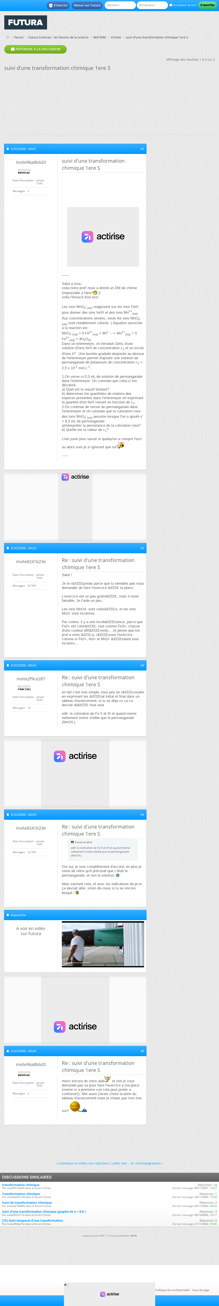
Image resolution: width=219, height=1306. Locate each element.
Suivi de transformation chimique (27, 1203)
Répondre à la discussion (35, 49)
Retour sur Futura (87, 5)
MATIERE (99, 37)
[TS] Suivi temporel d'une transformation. (33, 1220)
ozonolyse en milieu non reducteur (84, 1163)
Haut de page (200, 1290)
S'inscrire (58, 5)
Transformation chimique (21, 1194)
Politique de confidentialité (172, 1290)
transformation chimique (20, 1185)
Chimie (116, 37)
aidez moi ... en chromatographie (136, 1163)
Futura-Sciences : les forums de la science (58, 37)
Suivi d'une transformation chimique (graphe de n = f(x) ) (44, 1211)
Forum (19, 37)
